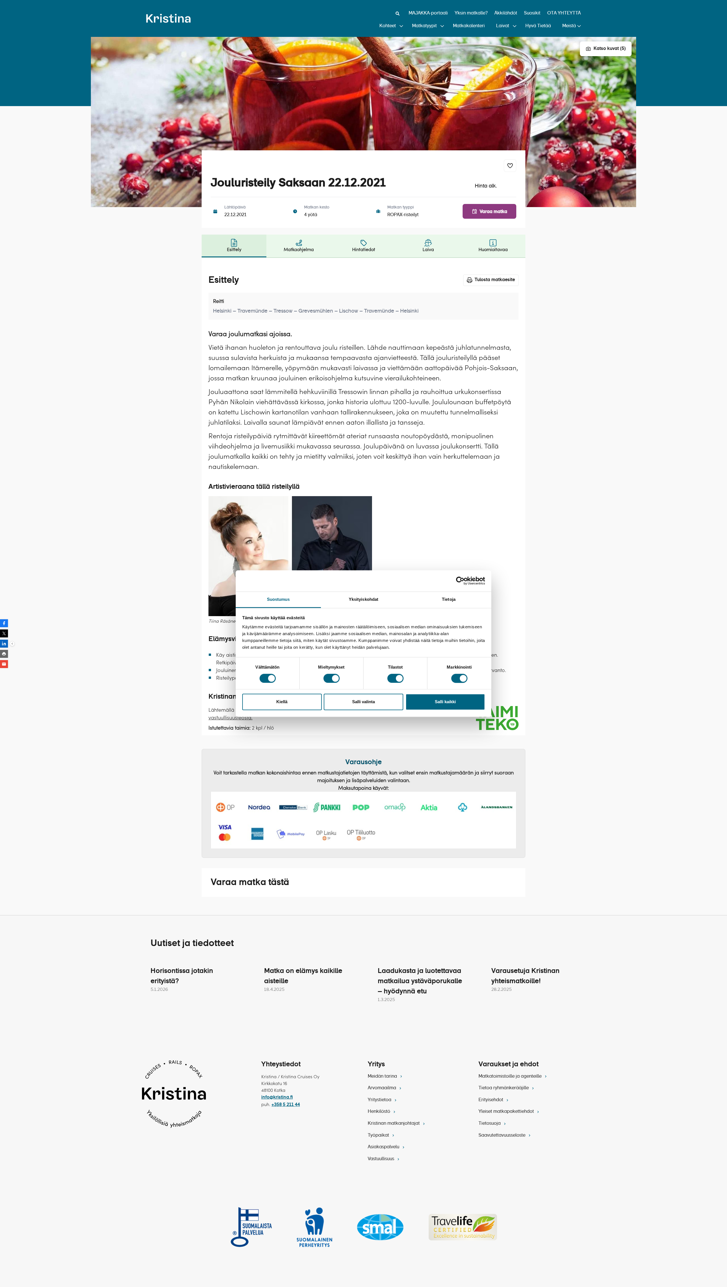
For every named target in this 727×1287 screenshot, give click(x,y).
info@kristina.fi (277, 1097)
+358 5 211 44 (285, 1105)
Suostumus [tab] (278, 599)
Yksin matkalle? (471, 13)
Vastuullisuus (381, 1159)
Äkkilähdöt (505, 13)
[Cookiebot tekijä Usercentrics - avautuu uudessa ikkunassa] (460, 580)
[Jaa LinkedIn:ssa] (4, 644)
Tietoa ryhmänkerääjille (504, 1088)
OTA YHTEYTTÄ (564, 13)
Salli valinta (363, 702)
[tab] (234, 246)
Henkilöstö (379, 1111)
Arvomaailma (382, 1088)
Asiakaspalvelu (384, 1147)
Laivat (502, 26)
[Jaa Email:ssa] (4, 664)
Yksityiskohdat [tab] (363, 599)
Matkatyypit (424, 26)
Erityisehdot (491, 1100)
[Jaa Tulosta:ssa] (4, 654)
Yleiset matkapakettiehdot (507, 1111)
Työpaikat (379, 1135)
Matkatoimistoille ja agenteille (511, 1076)
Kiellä (281, 702)
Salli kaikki (445, 702)
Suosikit (532, 13)
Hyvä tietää (538, 26)
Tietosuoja (490, 1123)
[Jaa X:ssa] (4, 633)
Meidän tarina (383, 1076)
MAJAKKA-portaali (428, 13)
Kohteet (387, 26)
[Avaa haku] (397, 13)
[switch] (331, 678)
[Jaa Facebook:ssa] (4, 623)
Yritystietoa (380, 1100)
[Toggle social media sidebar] (12, 643)
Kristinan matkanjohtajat (394, 1123)
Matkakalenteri (469, 26)
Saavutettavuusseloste (503, 1135)
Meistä (569, 26)
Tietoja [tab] (449, 599)
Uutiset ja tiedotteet (192, 943)
